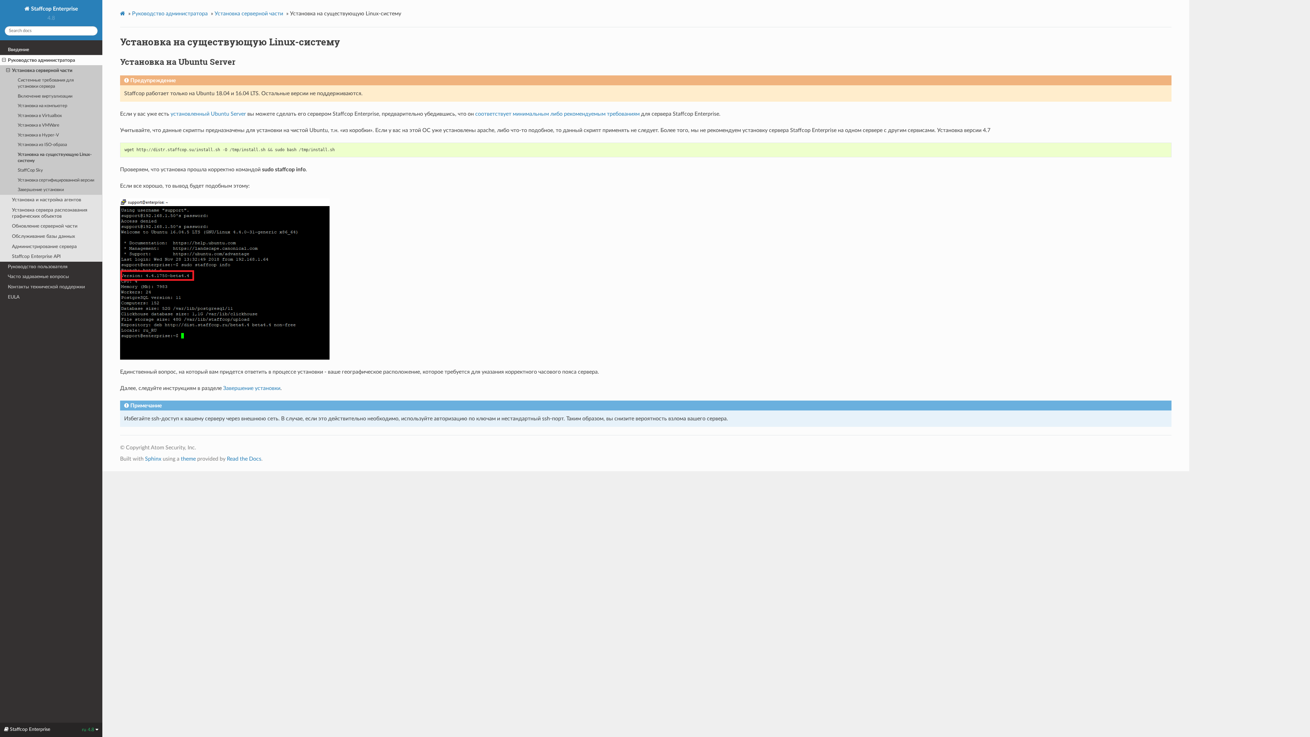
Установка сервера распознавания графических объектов (49, 213)
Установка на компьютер (42, 106)
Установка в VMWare (38, 125)
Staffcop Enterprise (54, 9)
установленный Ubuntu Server (208, 114)
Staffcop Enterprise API (36, 256)
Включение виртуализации (45, 96)
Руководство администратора (41, 60)
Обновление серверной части (44, 226)
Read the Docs (244, 459)
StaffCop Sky (30, 170)
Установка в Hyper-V (38, 135)
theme (188, 459)
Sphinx (153, 459)
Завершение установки (41, 190)
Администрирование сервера (44, 246)
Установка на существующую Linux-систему (55, 158)
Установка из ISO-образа (42, 145)
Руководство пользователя (38, 266)
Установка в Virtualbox (40, 116)
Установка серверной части (42, 70)
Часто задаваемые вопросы (38, 276)
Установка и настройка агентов (46, 199)
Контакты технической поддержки (46, 286)
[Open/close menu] (4, 60)
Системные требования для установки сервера (46, 83)
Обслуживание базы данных (43, 236)
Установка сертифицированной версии (56, 180)
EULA (13, 297)
